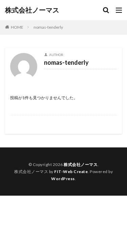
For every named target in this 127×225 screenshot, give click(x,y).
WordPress (63, 178)
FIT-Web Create (71, 171)
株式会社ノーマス (32, 10)
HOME (17, 27)
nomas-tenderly (48, 27)
